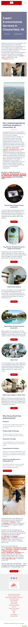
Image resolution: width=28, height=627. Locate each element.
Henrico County (7, 551)
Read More (14, 221)
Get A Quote (7, 34)
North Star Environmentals (14, 594)
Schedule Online (18, 34)
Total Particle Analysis (14, 599)
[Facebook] (11, 578)
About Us (14, 606)
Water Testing (14, 602)
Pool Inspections (14, 600)
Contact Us (14, 609)
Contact (9, 55)
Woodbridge (10, 552)
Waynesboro (9, 549)
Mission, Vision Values (14, 608)
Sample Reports (14, 614)
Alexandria (18, 552)
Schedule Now (7, 470)
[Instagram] (14, 578)
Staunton (17, 549)
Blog (8, 536)
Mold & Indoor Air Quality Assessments (14, 597)
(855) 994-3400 (11, 558)
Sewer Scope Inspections (14, 595)
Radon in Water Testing (14, 605)
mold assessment (14, 149)
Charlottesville (17, 547)
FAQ (5, 536)
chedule (6, 58)
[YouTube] (16, 578)
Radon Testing (14, 603)
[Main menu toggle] (25, 3)
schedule (6, 523)
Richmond (9, 547)
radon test (8, 147)
